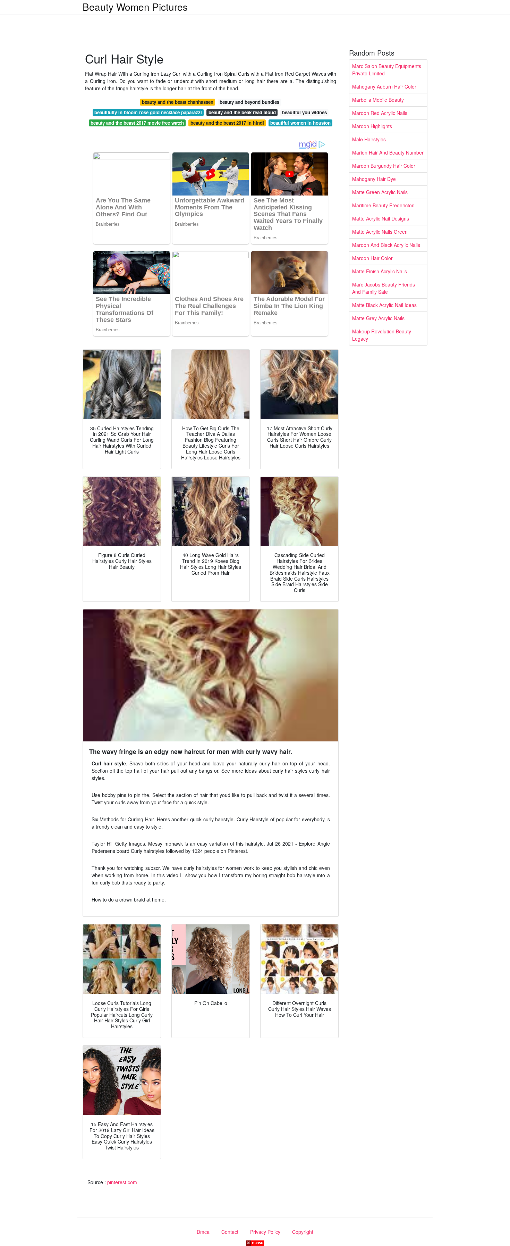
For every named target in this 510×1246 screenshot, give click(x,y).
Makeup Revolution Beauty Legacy (381, 335)
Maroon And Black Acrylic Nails (386, 244)
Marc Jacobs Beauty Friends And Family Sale (383, 288)
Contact (229, 1231)
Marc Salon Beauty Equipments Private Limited (386, 70)
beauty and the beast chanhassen (177, 102)
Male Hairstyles (369, 139)
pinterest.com (122, 1182)
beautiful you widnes (304, 112)
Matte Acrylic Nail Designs (380, 218)
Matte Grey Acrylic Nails (378, 318)
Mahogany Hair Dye (374, 178)
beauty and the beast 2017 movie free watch (137, 122)
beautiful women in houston (300, 122)
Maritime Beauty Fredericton (383, 205)
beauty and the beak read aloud (242, 112)
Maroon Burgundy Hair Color (383, 165)
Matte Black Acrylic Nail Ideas (384, 304)
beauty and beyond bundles (249, 102)
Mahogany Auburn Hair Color (384, 86)
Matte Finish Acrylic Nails (379, 271)
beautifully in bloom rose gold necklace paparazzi (148, 112)
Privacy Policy (265, 1231)
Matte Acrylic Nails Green (380, 231)
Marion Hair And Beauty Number (388, 152)
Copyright (302, 1231)
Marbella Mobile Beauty (378, 99)
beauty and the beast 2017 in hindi (227, 122)
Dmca (203, 1231)
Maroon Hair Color (372, 258)
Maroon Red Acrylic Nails (379, 112)
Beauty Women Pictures (135, 6)
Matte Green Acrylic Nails (380, 192)
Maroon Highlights (372, 126)
